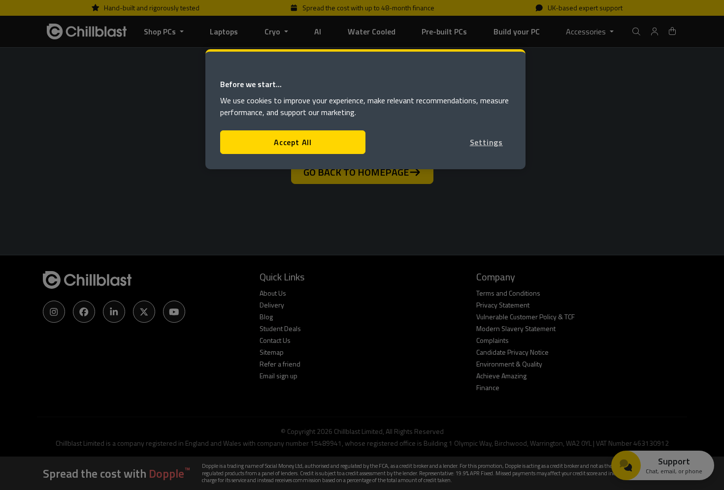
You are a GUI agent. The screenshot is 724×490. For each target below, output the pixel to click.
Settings (486, 142)
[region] (365, 109)
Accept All (293, 142)
